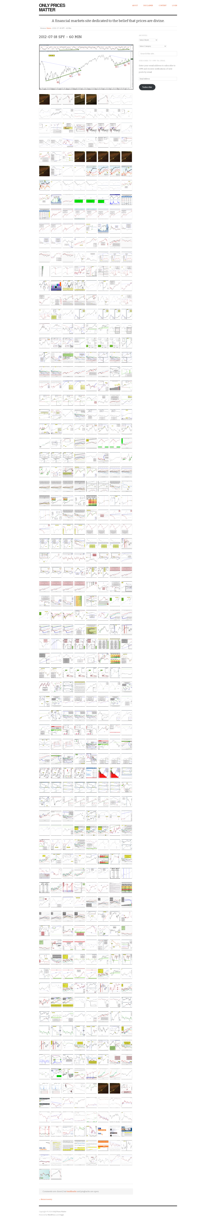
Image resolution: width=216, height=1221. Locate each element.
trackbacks (72, 1191)
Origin (61, 1215)
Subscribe (147, 87)
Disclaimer (148, 5)
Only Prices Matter (52, 7)
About (135, 5)
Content (162, 5)
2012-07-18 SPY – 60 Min (60, 37)
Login (174, 5)
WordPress (52, 1215)
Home (49, 28)
